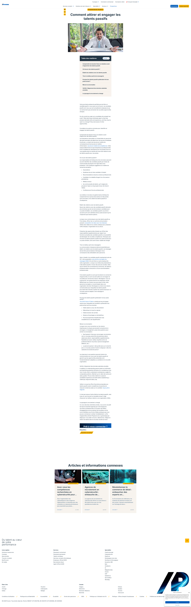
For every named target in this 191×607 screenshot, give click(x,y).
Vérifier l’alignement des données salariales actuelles (95, 89)
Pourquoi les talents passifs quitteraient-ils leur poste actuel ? (96, 80)
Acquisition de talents (95, 9)
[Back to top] (187, 541)
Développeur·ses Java (111, 558)
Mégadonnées (109, 570)
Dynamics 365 (109, 562)
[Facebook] (65, 9)
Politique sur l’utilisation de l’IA (98, 596)
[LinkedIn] (65, 12)
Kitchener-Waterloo (84, 590)
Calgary (81, 587)
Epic (106, 564)
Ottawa (120, 587)
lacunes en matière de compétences (97, 146)
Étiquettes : (83, 430)
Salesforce (108, 575)
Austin (3, 587)
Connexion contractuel (107, 2)
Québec (120, 588)
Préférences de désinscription (158, 596)
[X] (65, 14)
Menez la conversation (89, 84)
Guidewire (107, 566)
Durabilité (55, 596)
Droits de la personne (70, 596)
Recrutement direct (58, 562)
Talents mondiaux (58, 556)
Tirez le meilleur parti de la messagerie (93, 76)
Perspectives (113, 6)
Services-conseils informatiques (62, 558)
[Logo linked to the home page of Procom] (5, 4)
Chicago (4, 588)
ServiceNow (108, 577)
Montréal (81, 592)
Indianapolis (44, 588)
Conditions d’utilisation (8, 596)
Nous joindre (5, 556)
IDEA (82, 596)
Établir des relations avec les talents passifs (95, 72)
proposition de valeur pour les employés (96, 223)
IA (105, 568)
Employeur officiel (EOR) (60, 560)
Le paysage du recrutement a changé (93, 93)
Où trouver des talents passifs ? (91, 69)
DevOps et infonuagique (111, 560)
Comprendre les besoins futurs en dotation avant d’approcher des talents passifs (96, 64)
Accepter (177, 602)
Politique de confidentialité (27, 596)
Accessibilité (43, 596)
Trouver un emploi (7, 558)
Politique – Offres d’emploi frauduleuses (123, 596)
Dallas (3, 590)
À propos (94, 2)
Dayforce (107, 556)
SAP (106, 574)
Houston (43, 587)
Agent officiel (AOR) (58, 564)
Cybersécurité (109, 554)
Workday (107, 579)
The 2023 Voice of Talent (86, 301)
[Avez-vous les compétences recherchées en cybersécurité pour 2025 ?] (68, 491)
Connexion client (119, 2)
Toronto (120, 590)
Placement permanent (59, 554)
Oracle (106, 572)
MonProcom (5, 560)
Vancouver (121, 592)
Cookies (142, 596)
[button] (189, 592)
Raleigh (43, 590)
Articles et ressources (8, 552)
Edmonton (82, 588)
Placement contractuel (59, 552)
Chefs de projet (109, 552)
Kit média (4, 562)
